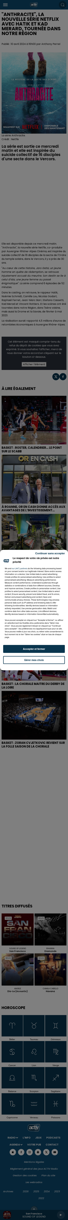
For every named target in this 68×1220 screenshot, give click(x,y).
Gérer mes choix (34, 660)
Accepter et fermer (34, 649)
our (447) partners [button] (19, 568)
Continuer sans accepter (50, 553)
